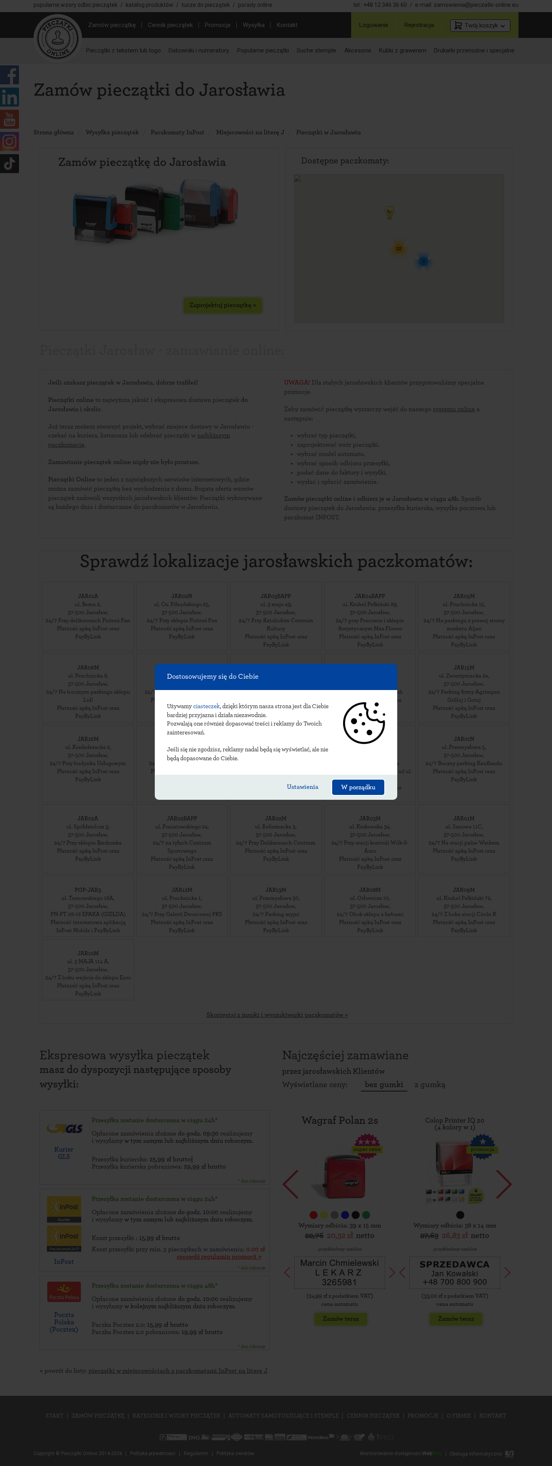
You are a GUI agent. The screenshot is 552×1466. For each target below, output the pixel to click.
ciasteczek (206, 706)
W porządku (358, 787)
